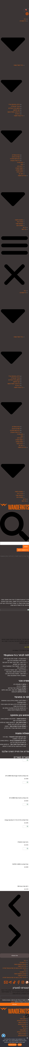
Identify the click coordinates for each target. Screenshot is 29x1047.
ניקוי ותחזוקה (16, 110)
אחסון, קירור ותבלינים (14, 108)
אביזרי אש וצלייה (15, 106)
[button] (14, 260)
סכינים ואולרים (16, 155)
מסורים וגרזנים (16, 157)
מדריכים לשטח (22, 966)
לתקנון (12, 1002)
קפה (22, 164)
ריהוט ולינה (20, 166)
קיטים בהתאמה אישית (20, 964)
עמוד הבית (26, 556)
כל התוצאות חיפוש (23, 550)
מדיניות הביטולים (21, 1020)
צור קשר (23, 229)
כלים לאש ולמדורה (15, 158)
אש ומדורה (20, 162)
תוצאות (26, 546)
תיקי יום (21, 173)
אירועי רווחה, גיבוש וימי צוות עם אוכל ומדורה (14, 968)
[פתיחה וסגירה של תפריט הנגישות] (3, 1036)
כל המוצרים (23, 962)
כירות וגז (17, 114)
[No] (27, 1038)
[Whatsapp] (27, 1016)
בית (25, 19)
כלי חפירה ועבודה (15, 160)
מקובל (19, 1044)
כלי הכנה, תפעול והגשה (14, 112)
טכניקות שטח (19, 223)
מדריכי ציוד (20, 222)
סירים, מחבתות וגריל (14, 104)
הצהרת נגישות (22, 1022)
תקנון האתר (23, 1018)
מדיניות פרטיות (22, 1024)
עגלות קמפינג (19, 170)
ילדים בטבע (20, 172)
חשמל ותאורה (19, 168)
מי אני (24, 227)
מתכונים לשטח (19, 220)
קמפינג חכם (19, 225)
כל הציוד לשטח (19, 556)
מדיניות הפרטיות (12, 1044)
